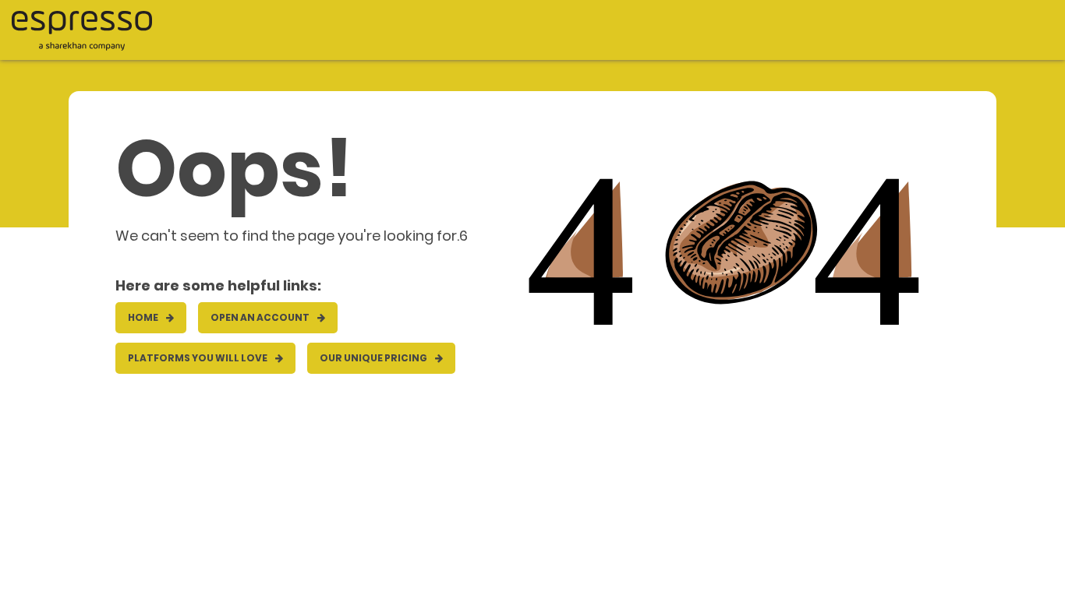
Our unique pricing (374, 357)
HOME (144, 317)
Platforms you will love (198, 357)
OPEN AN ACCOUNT (261, 317)
